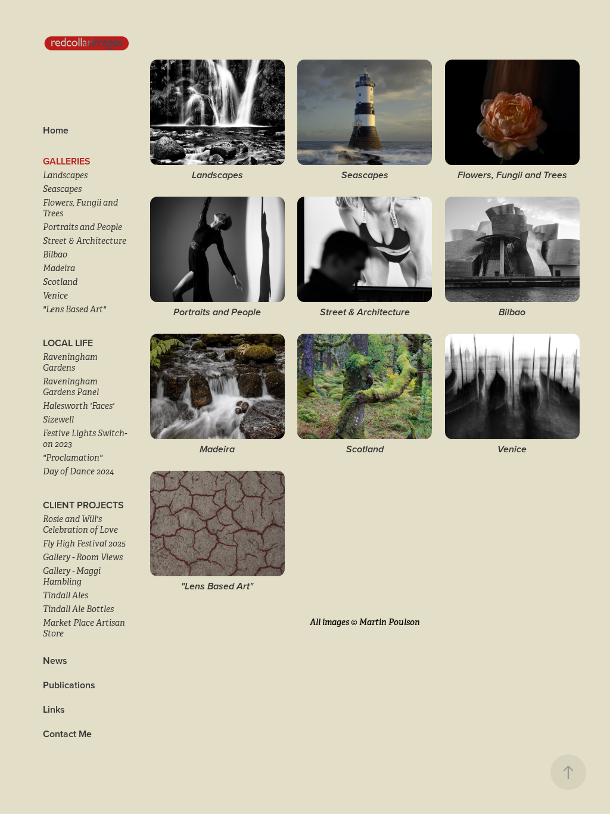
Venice (55, 295)
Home (56, 130)
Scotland (60, 281)
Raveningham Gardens (70, 362)
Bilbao (55, 254)
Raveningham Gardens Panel (71, 386)
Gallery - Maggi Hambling (72, 576)
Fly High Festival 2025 (84, 543)
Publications (69, 685)
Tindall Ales (65, 595)
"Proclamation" (72, 457)
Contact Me (67, 734)
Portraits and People (82, 227)
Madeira (59, 268)
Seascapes (62, 189)
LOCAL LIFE (68, 343)
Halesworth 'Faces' (78, 405)
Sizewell (58, 419)
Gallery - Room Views (83, 557)
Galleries (67, 161)
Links (54, 709)
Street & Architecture (84, 240)
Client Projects (83, 505)
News (55, 660)
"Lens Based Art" (74, 309)
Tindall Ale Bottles (78, 609)
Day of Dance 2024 (78, 471)
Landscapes (65, 175)
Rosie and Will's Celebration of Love (80, 524)
